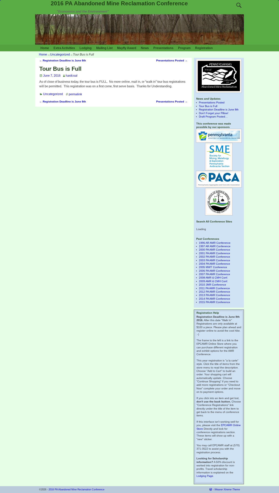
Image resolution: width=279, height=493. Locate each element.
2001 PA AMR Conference (214, 253)
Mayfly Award (126, 48)
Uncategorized (60, 54)
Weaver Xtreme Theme (227, 489)
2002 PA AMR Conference (214, 256)
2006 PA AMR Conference (214, 270)
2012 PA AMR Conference (214, 291)
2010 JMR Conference (212, 284)
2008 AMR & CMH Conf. (213, 277)
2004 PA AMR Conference (214, 263)
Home (44, 48)
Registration (204, 48)
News (145, 48)
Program (184, 48)
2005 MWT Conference (213, 267)
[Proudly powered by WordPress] (210, 489)
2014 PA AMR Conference (214, 298)
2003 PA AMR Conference (214, 260)
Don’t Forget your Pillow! (213, 113)
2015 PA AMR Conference (214, 302)
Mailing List (104, 48)
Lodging (86, 48)
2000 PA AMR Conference (214, 249)
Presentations (163, 48)
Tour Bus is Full (208, 106)
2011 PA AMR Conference (214, 288)
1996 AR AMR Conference (214, 242)
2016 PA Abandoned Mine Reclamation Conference (119, 3)
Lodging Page (204, 475)
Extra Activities (64, 48)
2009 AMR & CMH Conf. (213, 281)
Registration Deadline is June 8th (62, 60)
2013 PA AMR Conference (214, 295)
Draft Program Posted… (213, 116)
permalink (75, 94)
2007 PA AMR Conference (214, 274)
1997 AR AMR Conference (214, 246)
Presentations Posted (172, 60)
